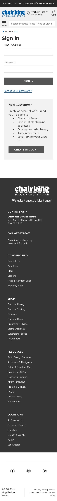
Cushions (12, 314)
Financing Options (17, 377)
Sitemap (44, 492)
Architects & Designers (20, 362)
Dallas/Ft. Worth (16, 435)
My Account (14, 401)
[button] (12, 471)
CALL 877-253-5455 (19, 233)
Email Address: (12, 45)
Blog (10, 271)
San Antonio (14, 444)
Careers (12, 275)
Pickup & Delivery (17, 386)
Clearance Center (17, 425)
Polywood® (14, 338)
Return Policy (15, 396)
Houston (12, 430)
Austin (11, 439)
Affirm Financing (16, 382)
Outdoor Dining (16, 304)
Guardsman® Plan (17, 372)
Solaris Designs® (16, 329)
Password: (10, 62)
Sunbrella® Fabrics (17, 333)
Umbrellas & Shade (18, 324)
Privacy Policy (40, 490)
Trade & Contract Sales (19, 280)
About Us (12, 266)
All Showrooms (15, 420)
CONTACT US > (17, 211)
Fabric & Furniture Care (20, 367)
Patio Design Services (19, 357)
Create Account (26, 149)
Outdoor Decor (16, 319)
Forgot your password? (18, 91)
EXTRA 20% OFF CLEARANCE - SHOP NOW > (28, 3)
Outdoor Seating (16, 309)
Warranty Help (15, 285)
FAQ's (11, 391)
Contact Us (13, 261)
